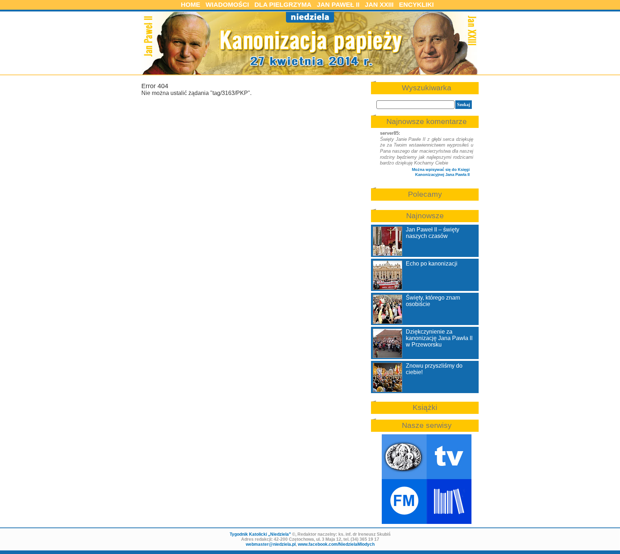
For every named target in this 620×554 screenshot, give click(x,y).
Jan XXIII (379, 4)
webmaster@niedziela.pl (271, 544)
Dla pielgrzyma (282, 4)
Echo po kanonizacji (431, 264)
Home (190, 4)
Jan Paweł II (338, 4)
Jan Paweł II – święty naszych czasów (432, 232)
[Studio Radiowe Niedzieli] (404, 501)
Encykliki (416, 4)
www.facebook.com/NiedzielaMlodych (336, 544)
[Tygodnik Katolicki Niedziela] (404, 456)
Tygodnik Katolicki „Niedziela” (260, 534)
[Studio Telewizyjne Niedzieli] (449, 456)
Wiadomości (227, 4)
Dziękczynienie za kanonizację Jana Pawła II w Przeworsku (439, 338)
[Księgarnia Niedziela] (449, 501)
